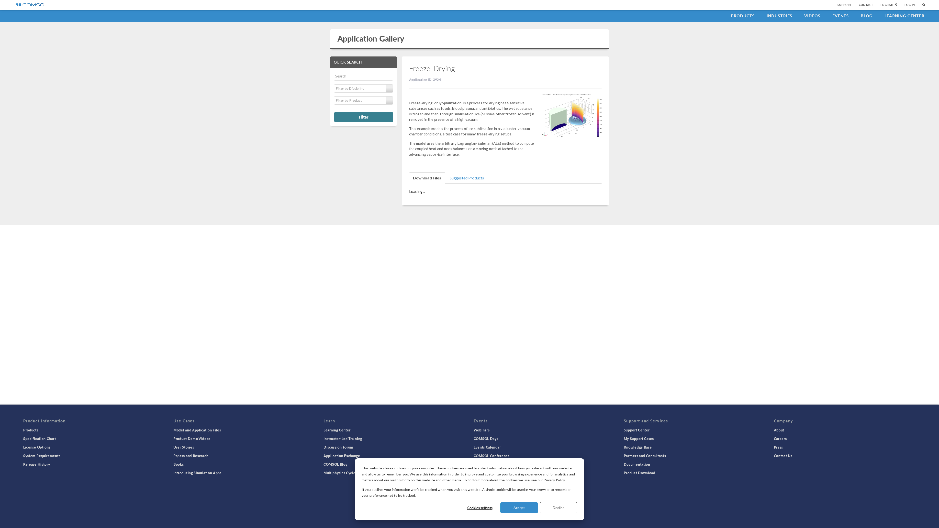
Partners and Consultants (645, 455)
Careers (780, 438)
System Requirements (41, 455)
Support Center (637, 430)
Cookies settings (479, 507)
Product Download (639, 472)
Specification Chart (39, 438)
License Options (37, 447)
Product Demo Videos (191, 438)
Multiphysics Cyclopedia (344, 472)
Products (743, 16)
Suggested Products (467, 178)
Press (778, 447)
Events (840, 16)
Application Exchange (342, 455)
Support (844, 5)
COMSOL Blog (335, 464)
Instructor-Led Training (343, 438)
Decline (558, 508)
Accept (519, 508)
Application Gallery (370, 38)
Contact (866, 5)
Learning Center (904, 16)
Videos (812, 16)
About (779, 430)
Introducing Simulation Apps (197, 472)
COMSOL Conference (492, 455)
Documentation (637, 464)
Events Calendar (487, 447)
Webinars (482, 430)
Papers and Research (190, 455)
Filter (363, 117)
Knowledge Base (638, 447)
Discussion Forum (338, 447)
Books (178, 464)
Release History (36, 464)
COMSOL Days (486, 438)
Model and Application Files (197, 430)
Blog (867, 16)
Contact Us (783, 455)
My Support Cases (639, 438)
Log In (910, 5)
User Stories (183, 447)
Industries (780, 16)
